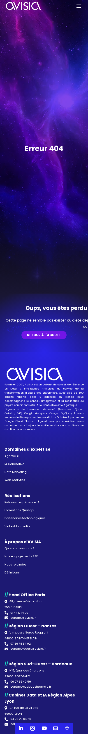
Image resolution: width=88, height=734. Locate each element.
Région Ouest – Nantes (32, 626)
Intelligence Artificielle (39, 388)
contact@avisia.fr (23, 617)
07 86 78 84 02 (20, 643)
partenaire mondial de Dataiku (47, 417)
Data (13, 388)
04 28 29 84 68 (20, 719)
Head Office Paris (27, 595)
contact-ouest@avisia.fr (28, 648)
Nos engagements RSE (21, 556)
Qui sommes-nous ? (19, 548)
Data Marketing (16, 472)
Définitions (12, 572)
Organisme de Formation (23, 409)
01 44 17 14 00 (19, 612)
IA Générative (48, 405)
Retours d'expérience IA (22, 502)
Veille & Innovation (18, 526)
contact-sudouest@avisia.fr (30, 686)
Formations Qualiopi (19, 510)
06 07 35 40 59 (20, 681)
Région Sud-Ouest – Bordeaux (40, 664)
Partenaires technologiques (25, 518)
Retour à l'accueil (44, 335)
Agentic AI (12, 456)
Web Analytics (15, 480)
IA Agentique (68, 405)
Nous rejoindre (15, 564)
